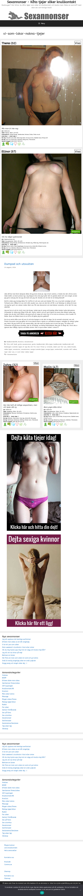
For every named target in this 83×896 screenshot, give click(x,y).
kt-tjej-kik (26, 347)
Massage (5, 696)
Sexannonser (29, 342)
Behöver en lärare (8, 655)
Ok (42, 893)
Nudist (4, 704)
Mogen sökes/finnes (9, 699)
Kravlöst (21, 342)
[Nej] (80, 890)
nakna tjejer (8, 349)
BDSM (4, 678)
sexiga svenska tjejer (37, 349)
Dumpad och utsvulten (19, 264)
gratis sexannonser (24, 344)
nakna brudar (71, 347)
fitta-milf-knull (12, 344)
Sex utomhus (7, 715)
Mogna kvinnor (9, 845)
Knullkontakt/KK (12, 342)
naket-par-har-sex (59, 347)
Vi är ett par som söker (10, 645)
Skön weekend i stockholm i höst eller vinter (18, 647)
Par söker (5, 707)
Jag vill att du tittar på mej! (12, 653)
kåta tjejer (49, 344)
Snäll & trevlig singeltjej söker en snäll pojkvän (19, 661)
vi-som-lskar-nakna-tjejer (24, 352)
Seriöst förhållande (9, 710)
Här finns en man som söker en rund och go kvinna (20, 658)
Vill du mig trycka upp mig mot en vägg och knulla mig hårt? (23, 650)
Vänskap (5, 729)
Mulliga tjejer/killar (9, 702)
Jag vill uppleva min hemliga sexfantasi (16, 639)
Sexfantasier (6, 721)
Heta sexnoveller (10, 850)
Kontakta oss (9, 857)
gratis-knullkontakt (38, 344)
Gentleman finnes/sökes (11, 683)
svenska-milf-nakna (70, 349)
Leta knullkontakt (10, 848)
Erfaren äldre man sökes (11, 680)
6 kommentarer (12, 354)
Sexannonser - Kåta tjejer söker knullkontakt (41, 2)
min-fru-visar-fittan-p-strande (41, 347)
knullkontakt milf (68, 344)
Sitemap (7, 871)
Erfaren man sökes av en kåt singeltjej (15, 642)
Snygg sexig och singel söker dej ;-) (14, 663)
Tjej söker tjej (7, 726)
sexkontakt (58, 349)
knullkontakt (57, 344)
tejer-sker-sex (9, 352)
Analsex (5, 675)
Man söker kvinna (8, 694)
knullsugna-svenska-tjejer (13, 347)
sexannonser (25, 349)
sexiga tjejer (49, 349)
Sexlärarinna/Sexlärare (10, 723)
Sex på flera (6, 713)
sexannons (16, 349)
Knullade (7, 862)
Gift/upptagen (7, 686)
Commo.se (8, 864)
